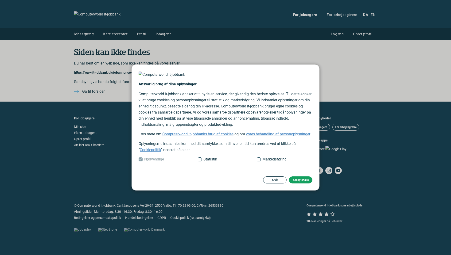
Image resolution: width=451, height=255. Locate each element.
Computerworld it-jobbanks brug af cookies (197, 134)
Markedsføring (274, 159)
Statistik (210, 159)
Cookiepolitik (150, 150)
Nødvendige (154, 159)
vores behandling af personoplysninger (278, 134)
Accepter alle (301, 180)
